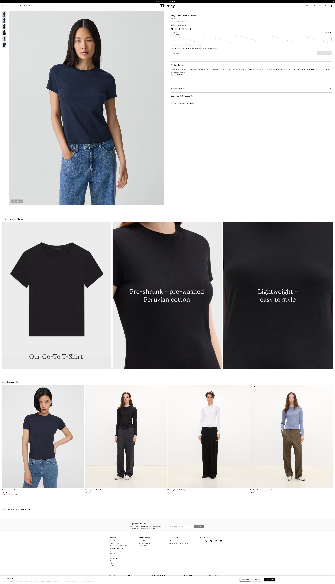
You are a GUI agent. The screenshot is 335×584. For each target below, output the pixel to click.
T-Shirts (10, 509)
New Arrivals (5, 6)
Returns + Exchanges (116, 551)
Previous (11, 108)
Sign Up (199, 526)
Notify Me (324, 53)
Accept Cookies (270, 579)
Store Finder (143, 546)
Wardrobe (31, 6)
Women (12, 6)
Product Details (177, 65)
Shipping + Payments (116, 548)
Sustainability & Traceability (182, 96)
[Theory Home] (167, 6)
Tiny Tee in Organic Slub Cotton (12, 490)
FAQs (111, 556)
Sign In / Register (318, 5)
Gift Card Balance (114, 566)
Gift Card (112, 563)
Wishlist (327, 5)
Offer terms (134, 528)
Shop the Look (17, 201)
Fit (172, 81)
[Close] (333, 1)
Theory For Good (144, 543)
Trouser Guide (23, 6)
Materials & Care (177, 89)
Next (161, 108)
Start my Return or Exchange (118, 546)
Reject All (257, 579)
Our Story (142, 540)
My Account (113, 540)
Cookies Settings (245, 579)
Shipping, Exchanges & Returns (183, 103)
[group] (43, 436)
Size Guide (328, 33)
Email (170, 540)
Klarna (111, 561)
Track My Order (114, 543)
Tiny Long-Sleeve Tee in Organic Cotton (97, 490)
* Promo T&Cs (113, 558)
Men (17, 6)
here (154, 528)
